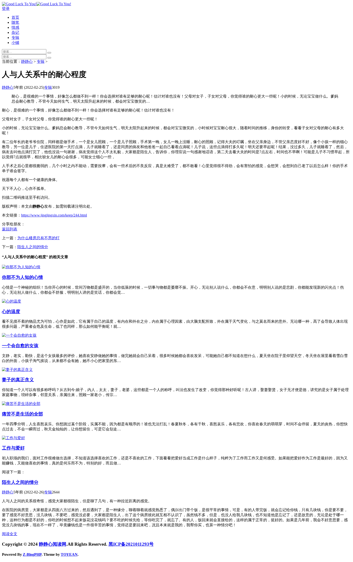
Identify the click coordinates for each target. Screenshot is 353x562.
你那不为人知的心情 (22, 277)
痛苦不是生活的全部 (22, 413)
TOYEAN (69, 554)
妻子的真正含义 (18, 379)
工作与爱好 (13, 448)
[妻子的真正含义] (17, 370)
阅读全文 (9, 534)
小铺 (15, 43)
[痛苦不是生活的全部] (21, 404)
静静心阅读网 (52, 544)
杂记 (15, 32)
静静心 (27, 61)
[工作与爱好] (13, 438)
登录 (6, 8)
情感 (15, 27)
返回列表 (9, 229)
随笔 (15, 22)
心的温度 (11, 311)
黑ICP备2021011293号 (131, 544)
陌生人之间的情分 (32, 247)
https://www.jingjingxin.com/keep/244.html (54, 215)
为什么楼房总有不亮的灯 (38, 238)
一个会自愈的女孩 (20, 345)
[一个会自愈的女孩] (19, 335)
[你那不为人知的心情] (21, 267)
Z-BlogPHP (32, 554)
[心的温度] (11, 301)
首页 (15, 17)
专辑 (15, 37)
